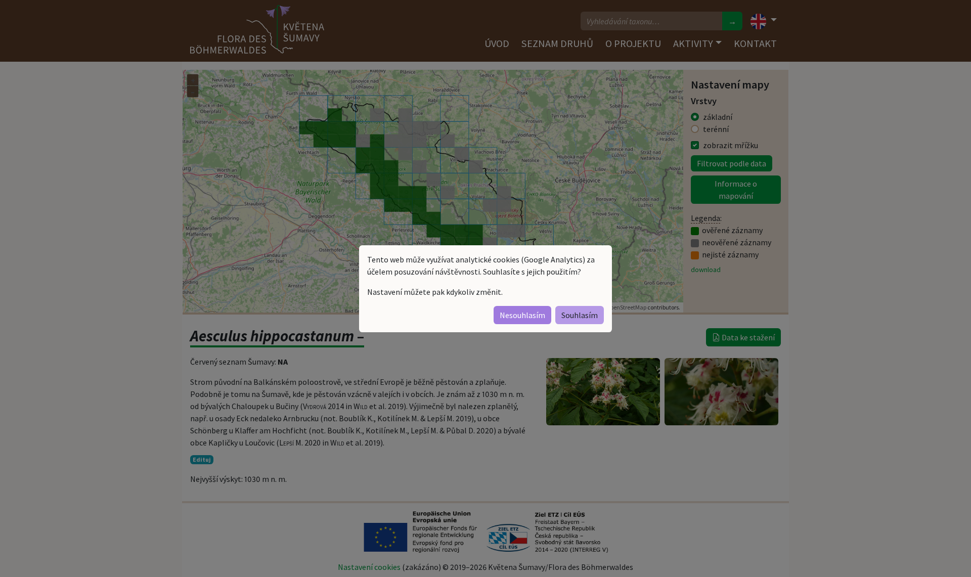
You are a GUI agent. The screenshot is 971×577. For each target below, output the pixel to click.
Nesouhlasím (522, 315)
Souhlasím (579, 315)
